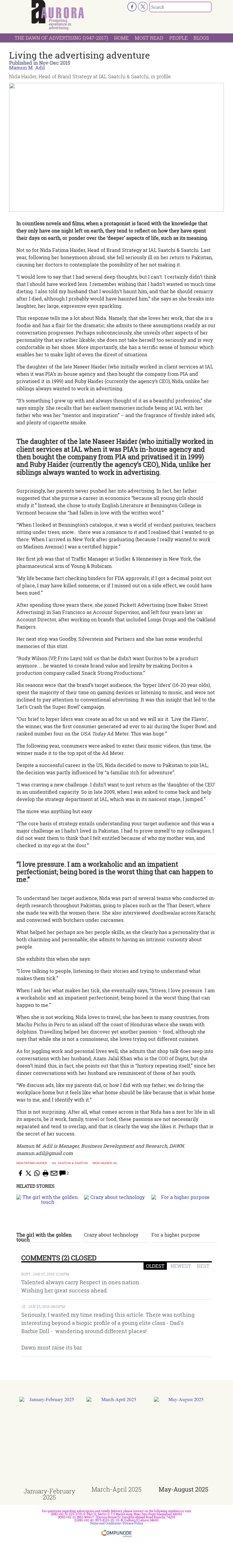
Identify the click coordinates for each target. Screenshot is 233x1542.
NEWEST (181, 1266)
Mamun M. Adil (27, 67)
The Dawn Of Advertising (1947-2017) (61, 38)
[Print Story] (45, 1173)
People (178, 38)
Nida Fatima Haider (31, 1163)
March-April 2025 (116, 1489)
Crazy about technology (111, 1234)
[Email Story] (54, 1173)
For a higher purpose (175, 1234)
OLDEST (155, 1266)
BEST (203, 1266)
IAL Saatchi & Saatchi (70, 1163)
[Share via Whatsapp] (37, 1173)
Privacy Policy (133, 1523)
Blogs (201, 38)
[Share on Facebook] (20, 1173)
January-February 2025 (49, 1494)
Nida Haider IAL (105, 1163)
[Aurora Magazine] (58, 12)
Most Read (149, 38)
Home (121, 38)
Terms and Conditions (105, 1523)
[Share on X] (28, 1173)
